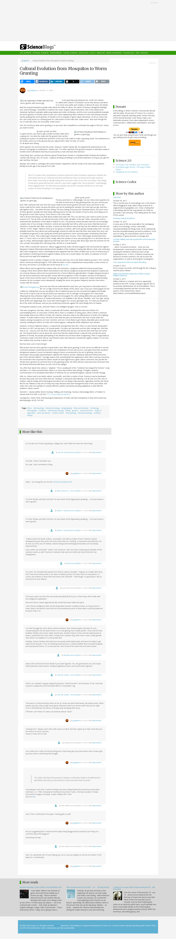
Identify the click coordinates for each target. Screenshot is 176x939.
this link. (65, 265)
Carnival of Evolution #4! (62, 482)
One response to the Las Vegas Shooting (129, 262)
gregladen (25, 60)
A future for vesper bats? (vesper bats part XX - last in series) (134, 888)
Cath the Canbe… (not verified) (68, 675)
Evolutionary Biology (56, 410)
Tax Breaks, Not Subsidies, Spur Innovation (132, 165)
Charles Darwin (58, 413)
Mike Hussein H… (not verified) (68, 491)
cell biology (94, 408)
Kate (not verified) (73, 563)
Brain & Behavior (114, 53)
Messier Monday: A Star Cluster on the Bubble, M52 (41, 887)
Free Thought (142, 53)
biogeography (66, 408)
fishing (67, 410)
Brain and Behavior (81, 408)
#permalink (96, 452)
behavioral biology (53, 408)
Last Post (117, 197)
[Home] (42, 47)
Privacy (57, 925)
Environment (56, 53)
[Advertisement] (88, 21)
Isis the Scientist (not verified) (69, 452)
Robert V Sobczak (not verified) (68, 510)
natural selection (86, 410)
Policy (93, 53)
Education (83, 53)
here (34, 797)
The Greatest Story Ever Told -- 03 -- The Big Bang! (87, 887)
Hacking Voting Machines (124, 218)
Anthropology (38, 408)
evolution (42, 410)
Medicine (101, 53)
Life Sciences (25, 53)
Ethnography (32, 410)
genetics (75, 410)
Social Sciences (70, 53)
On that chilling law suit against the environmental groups (134, 240)
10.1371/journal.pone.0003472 (58, 394)
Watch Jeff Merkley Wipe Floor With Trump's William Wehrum (131, 275)
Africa (29, 408)
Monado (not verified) (72, 655)
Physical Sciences (41, 53)
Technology (128, 53)
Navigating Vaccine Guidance (127, 172)
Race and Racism (44, 413)
